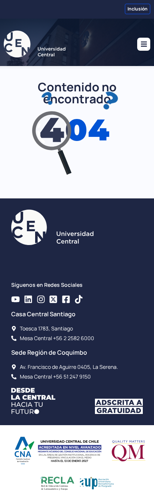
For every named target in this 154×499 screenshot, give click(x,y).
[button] (143, 44)
